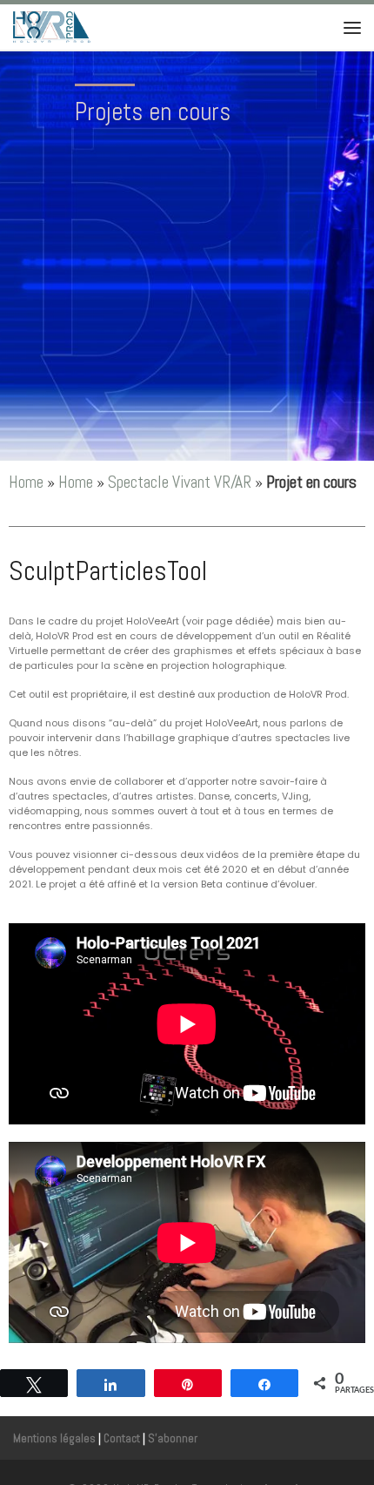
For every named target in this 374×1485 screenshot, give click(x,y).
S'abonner (172, 1438)
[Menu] (352, 27)
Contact (122, 1438)
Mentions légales (54, 1438)
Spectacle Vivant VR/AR (179, 482)
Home (26, 482)
